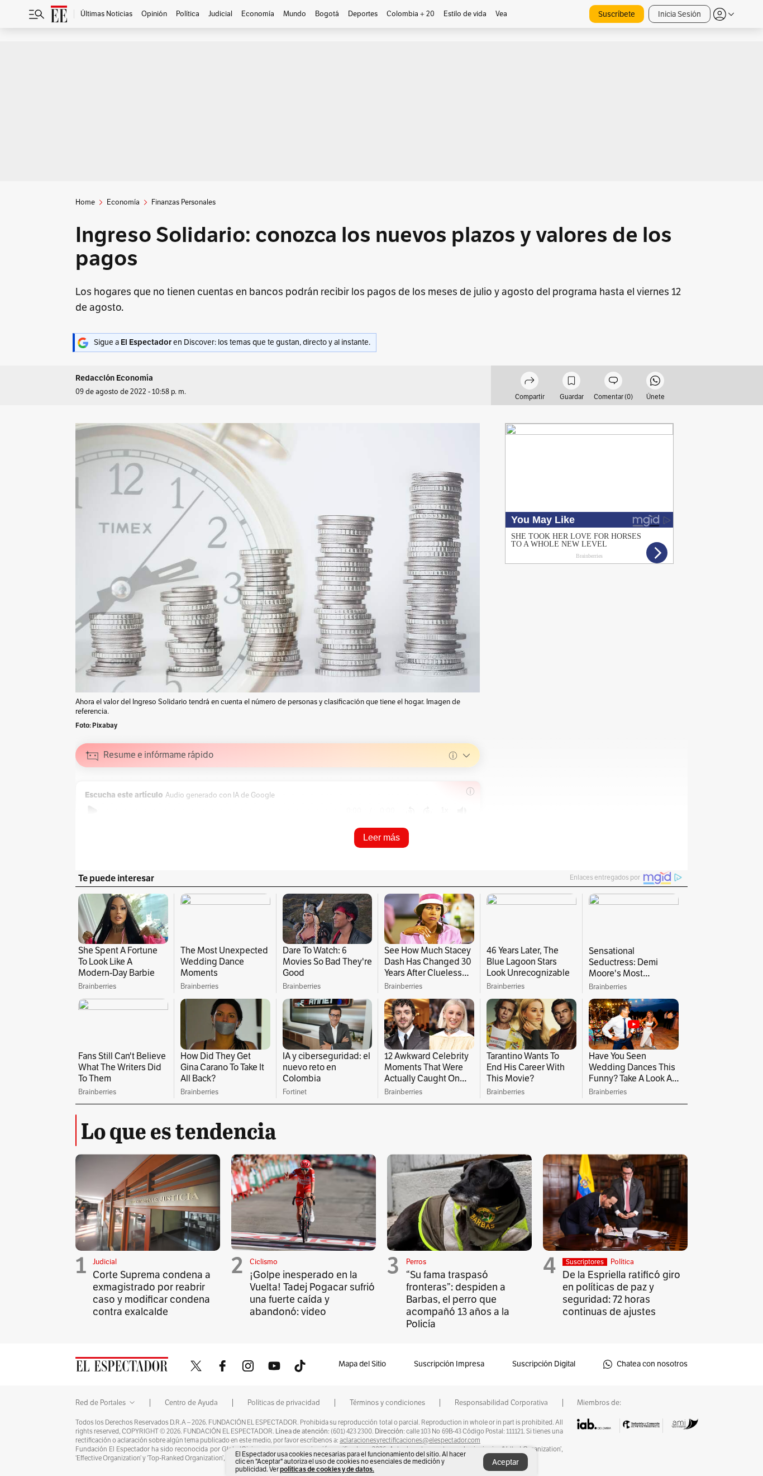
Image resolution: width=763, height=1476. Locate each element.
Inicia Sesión (679, 14)
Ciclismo (264, 1261)
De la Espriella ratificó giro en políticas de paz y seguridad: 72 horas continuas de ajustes (621, 1293)
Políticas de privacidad (283, 1403)
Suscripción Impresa (449, 1364)
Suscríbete (616, 14)
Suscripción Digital (543, 1364)
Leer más (381, 837)
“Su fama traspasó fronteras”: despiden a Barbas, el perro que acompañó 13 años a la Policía (457, 1299)
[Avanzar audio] (427, 811)
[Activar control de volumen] (461, 811)
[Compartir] (529, 382)
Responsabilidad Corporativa (501, 1403)
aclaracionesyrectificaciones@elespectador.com (410, 1440)
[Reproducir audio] (92, 811)
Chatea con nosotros (652, 1364)
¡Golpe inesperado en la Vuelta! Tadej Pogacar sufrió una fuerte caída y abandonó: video (312, 1293)
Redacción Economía (114, 378)
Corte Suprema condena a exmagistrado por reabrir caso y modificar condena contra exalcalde (152, 1293)
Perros (416, 1261)
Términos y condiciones (387, 1403)
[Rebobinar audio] (410, 811)
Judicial (105, 1261)
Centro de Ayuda (191, 1403)
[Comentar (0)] (613, 382)
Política (622, 1261)
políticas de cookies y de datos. (327, 1469)
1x (445, 810)
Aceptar (505, 1462)
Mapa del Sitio (362, 1364)
